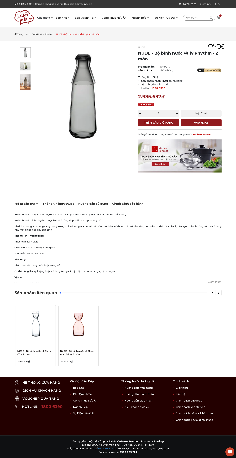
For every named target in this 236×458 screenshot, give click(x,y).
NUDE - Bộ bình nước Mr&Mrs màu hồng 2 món (77, 352)
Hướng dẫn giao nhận (138, 400)
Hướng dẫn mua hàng (138, 387)
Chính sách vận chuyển (190, 407)
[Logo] (24, 17)
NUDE (141, 47)
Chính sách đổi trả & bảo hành (195, 413)
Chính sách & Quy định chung (194, 419)
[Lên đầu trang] (5, 452)
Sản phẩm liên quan (35, 292)
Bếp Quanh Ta (84, 17)
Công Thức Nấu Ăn (114, 17)
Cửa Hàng (44, 17)
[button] (212, 293)
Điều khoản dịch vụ (136, 407)
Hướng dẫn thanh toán (139, 394)
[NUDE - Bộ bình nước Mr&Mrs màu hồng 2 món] (78, 325)
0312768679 (105, 448)
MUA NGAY (201, 122)
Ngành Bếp (139, 17)
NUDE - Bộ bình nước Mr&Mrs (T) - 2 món (34, 352)
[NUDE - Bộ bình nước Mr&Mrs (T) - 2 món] (36, 325)
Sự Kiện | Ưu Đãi (165, 17)
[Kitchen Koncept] (180, 155)
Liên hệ (180, 394)
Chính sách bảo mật (189, 400)
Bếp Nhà (61, 17)
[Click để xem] (82, 96)
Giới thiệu (182, 387)
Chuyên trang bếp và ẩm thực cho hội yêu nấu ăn (63, 4)
